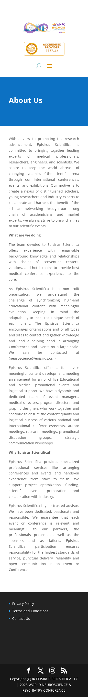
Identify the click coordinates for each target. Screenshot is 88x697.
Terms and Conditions (30, 611)
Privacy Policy (23, 603)
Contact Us (21, 618)
